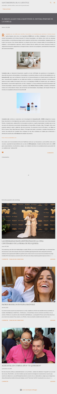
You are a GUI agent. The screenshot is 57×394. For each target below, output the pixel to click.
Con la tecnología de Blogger (29, 390)
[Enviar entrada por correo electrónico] (3, 152)
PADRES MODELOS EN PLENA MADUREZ (18, 304)
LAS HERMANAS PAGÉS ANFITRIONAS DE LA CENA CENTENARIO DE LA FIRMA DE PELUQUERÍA (22, 242)
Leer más (52, 259)
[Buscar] (51, 3)
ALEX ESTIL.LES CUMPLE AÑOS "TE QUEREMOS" (21, 365)
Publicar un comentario (16, 259)
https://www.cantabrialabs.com (9, 137)
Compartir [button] (50, 152)
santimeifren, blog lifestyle (15, 2)
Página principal (6, 9)
